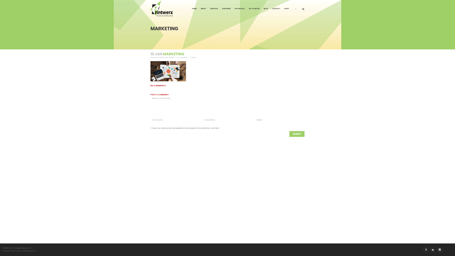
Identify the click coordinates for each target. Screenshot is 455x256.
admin (172, 57)
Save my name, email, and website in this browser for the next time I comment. (186, 128)
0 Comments (182, 57)
